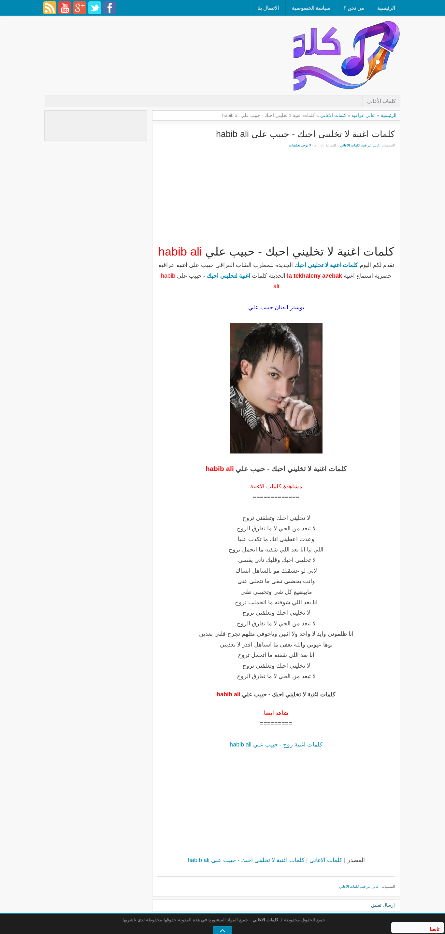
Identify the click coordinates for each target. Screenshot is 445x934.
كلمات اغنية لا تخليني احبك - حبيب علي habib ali (305, 134)
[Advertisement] (175, 37)
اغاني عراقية (364, 115)
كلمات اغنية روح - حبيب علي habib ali (276, 744)
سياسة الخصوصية (311, 8)
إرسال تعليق (383, 905)
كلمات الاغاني (333, 115)
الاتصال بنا (268, 8)
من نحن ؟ (353, 8)
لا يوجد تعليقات (300, 145)
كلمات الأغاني (381, 101)
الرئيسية (386, 8)
